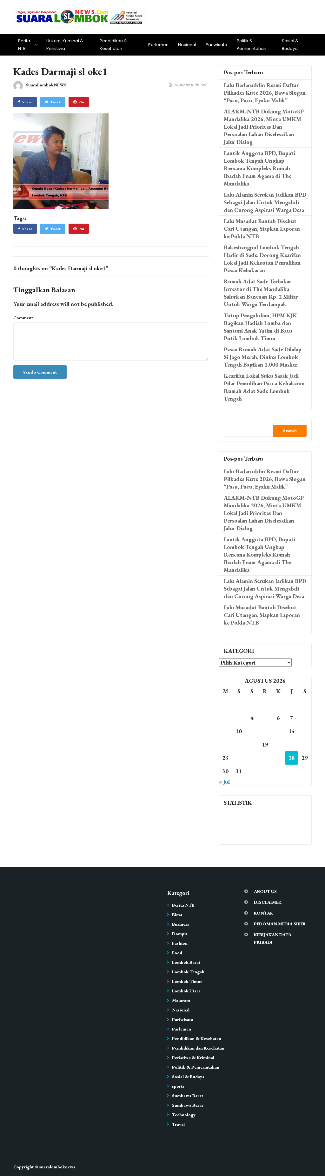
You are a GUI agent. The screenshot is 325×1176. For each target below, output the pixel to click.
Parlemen (158, 45)
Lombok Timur (187, 981)
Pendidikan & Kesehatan (113, 44)
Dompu (179, 933)
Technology (184, 1115)
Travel (178, 1124)
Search (290, 430)
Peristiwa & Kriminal (193, 1057)
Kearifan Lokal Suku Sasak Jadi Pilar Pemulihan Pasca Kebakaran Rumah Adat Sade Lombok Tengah (264, 387)
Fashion (180, 943)
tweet (55, 102)
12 (265, 731)
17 (238, 744)
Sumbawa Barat (187, 1095)
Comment (23, 318)
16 (225, 744)
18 (252, 744)
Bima (177, 914)
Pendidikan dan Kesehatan (198, 1048)
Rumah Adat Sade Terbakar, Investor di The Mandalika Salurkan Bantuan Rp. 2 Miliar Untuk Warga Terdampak (261, 293)
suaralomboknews (57, 1167)
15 (305, 731)
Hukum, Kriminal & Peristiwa (64, 44)
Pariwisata (216, 45)
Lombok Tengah (188, 972)
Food (177, 953)
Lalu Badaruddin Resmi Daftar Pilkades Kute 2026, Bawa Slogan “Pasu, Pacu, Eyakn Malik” (265, 92)
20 (278, 744)
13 (278, 731)
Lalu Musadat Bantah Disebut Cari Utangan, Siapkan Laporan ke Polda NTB (262, 228)
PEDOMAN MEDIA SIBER (280, 924)
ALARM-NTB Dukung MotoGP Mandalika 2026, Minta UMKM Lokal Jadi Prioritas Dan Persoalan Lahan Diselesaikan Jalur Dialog (264, 126)
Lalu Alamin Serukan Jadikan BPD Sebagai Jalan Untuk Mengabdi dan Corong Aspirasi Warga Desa (265, 202)
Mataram (181, 1000)
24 (238, 757)
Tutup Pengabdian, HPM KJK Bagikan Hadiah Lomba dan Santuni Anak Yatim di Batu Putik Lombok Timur (260, 327)
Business (180, 924)
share (27, 102)
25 (252, 757)
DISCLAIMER (268, 902)
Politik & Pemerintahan (251, 44)
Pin (81, 102)
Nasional (187, 45)
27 (278, 757)
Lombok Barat (186, 962)
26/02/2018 (183, 84)
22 (305, 744)
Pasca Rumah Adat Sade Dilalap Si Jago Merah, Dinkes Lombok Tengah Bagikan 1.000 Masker (263, 357)
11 (252, 731)
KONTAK (263, 913)
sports (178, 1086)
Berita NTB (24, 44)
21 (292, 744)
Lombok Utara (186, 991)
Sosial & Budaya (290, 44)
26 (265, 757)
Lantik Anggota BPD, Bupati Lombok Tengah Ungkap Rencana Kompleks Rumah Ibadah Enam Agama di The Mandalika (259, 168)
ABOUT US (265, 891)
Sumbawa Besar (187, 1105)
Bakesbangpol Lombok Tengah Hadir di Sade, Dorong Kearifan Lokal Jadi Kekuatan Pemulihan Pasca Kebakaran (262, 259)
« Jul (224, 781)
